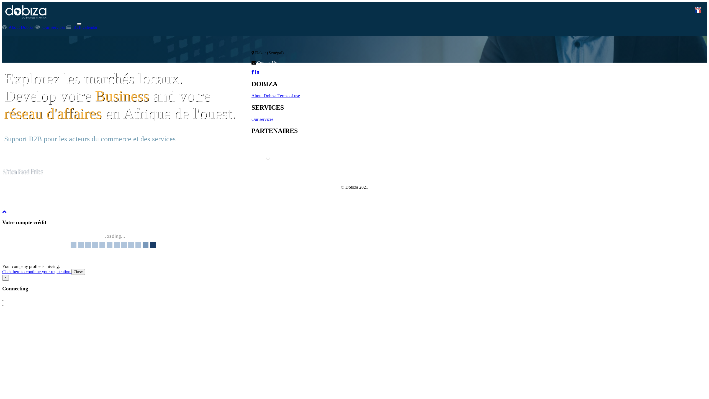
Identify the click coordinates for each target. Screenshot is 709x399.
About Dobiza (21, 27)
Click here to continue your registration (36, 271)
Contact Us (266, 62)
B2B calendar (84, 27)
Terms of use (289, 95)
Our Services (52, 27)
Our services (262, 119)
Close (78, 272)
